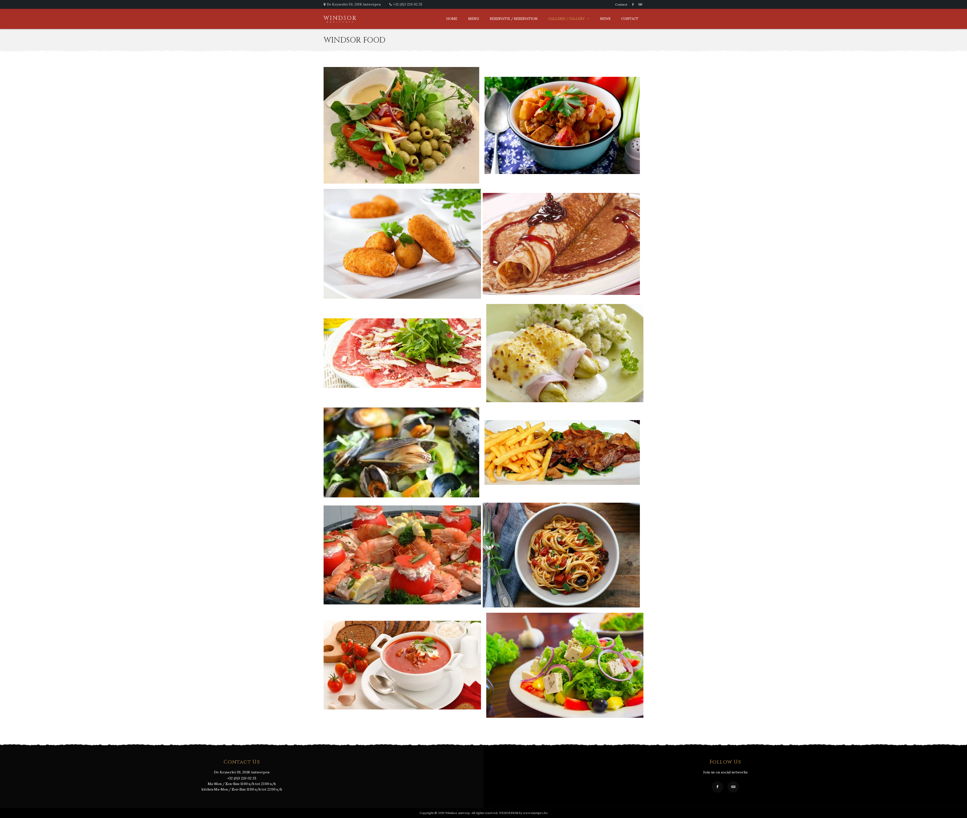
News (605, 19)
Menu (473, 19)
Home (451, 19)
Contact (621, 4)
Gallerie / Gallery (566, 19)
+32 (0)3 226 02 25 (407, 4)
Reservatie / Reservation (514, 19)
